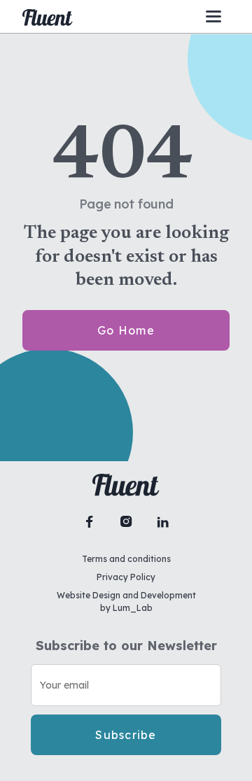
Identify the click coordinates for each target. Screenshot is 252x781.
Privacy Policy (126, 577)
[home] (47, 16)
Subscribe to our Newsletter (126, 646)
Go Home (126, 330)
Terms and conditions (126, 559)
